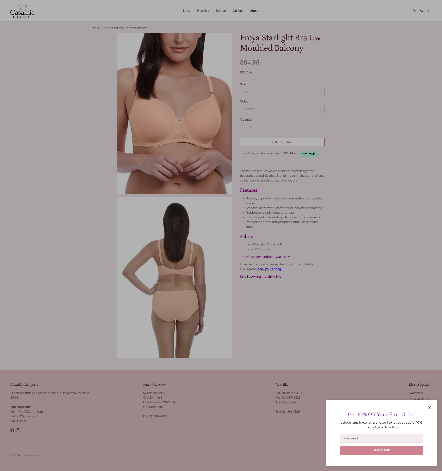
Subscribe (381, 450)
